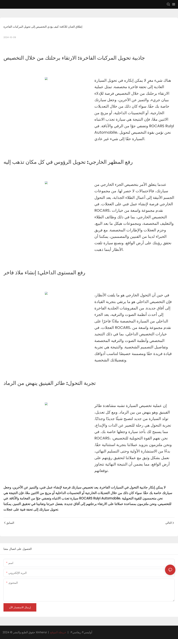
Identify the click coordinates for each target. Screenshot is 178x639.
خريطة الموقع (58, 632)
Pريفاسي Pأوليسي (81, 632)
